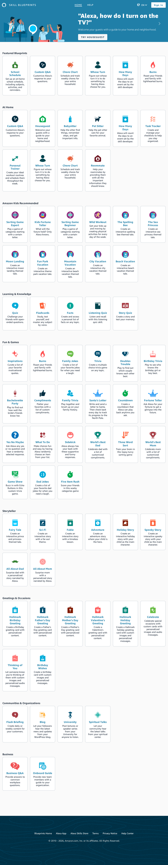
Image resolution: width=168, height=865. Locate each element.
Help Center (127, 833)
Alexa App (61, 833)
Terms (95, 833)
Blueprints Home (43, 833)
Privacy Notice (110, 833)
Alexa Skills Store (79, 833)
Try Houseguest (92, 37)
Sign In (158, 5)
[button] (8, 21)
